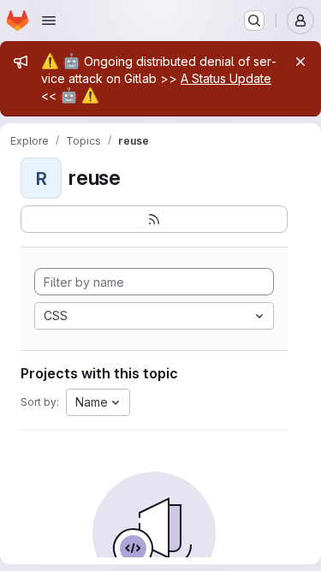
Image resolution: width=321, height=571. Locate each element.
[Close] (300, 61)
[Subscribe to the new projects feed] (154, 219)
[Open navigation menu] (48, 20)
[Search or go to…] (254, 20)
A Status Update (226, 78)
